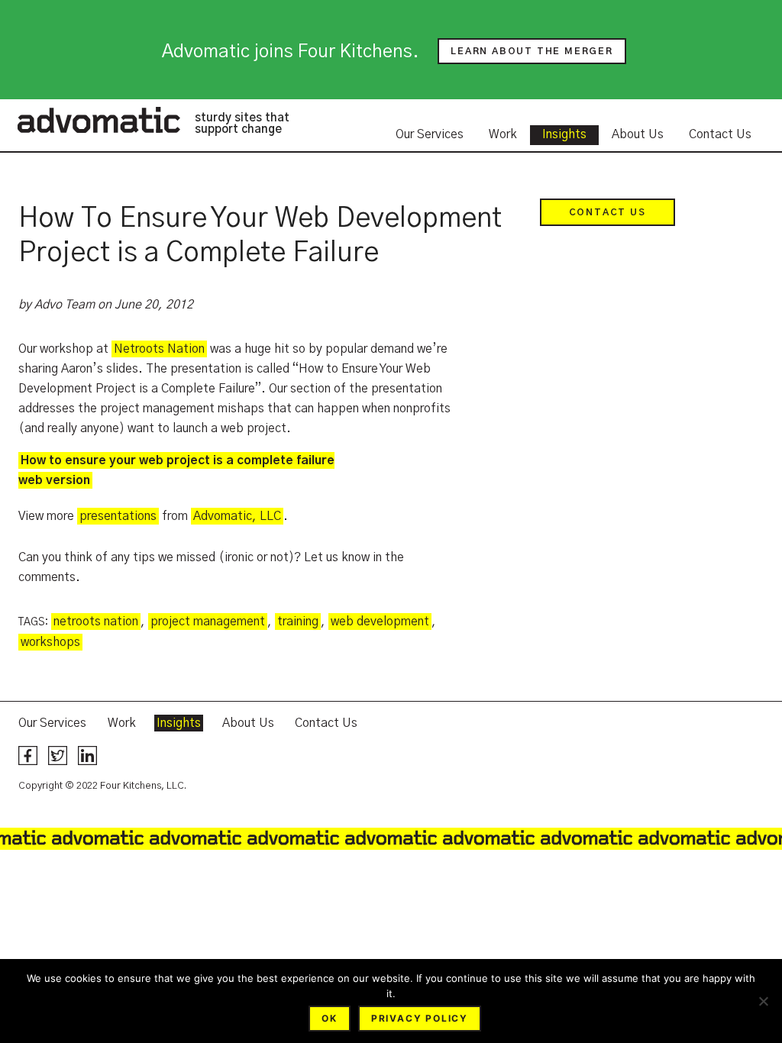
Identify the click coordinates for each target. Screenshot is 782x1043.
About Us (638, 134)
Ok (330, 1018)
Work (503, 134)
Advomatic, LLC (237, 516)
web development (380, 621)
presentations (118, 516)
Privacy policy (419, 1018)
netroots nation (95, 621)
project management (207, 621)
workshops (50, 642)
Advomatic (98, 120)
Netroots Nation (159, 349)
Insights (564, 134)
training (297, 621)
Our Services (430, 134)
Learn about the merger (532, 51)
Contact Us (720, 134)
